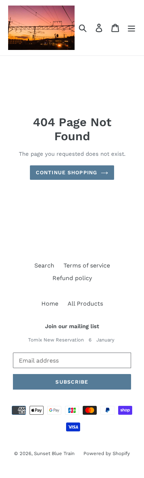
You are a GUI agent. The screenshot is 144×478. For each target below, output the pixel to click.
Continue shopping (66, 172)
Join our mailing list (72, 326)
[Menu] (131, 28)
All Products (85, 303)
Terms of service (87, 265)
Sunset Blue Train (55, 453)
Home (49, 303)
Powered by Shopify (106, 453)
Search (44, 265)
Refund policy (72, 278)
